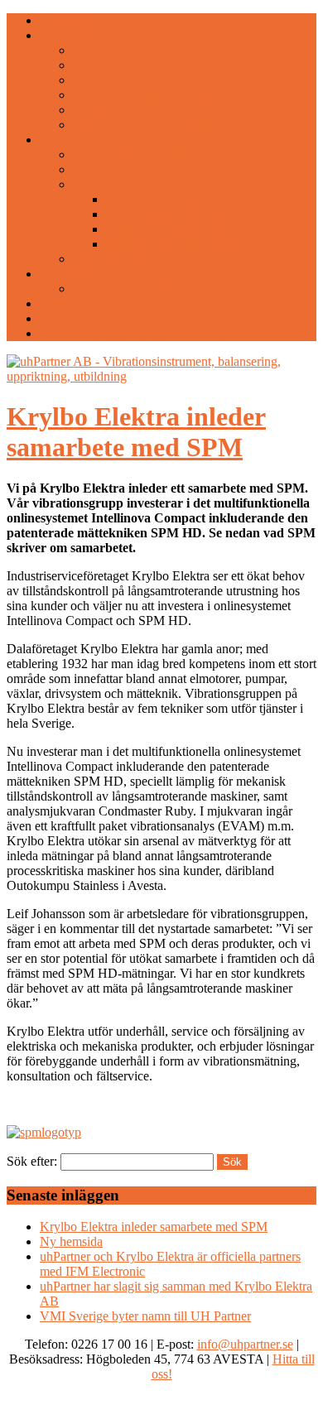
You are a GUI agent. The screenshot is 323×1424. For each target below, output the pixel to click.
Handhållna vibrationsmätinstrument (167, 65)
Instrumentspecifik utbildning (182, 214)
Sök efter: (32, 1161)
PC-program (105, 110)
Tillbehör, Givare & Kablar (143, 125)
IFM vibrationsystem (127, 80)
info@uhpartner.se (245, 1344)
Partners (61, 303)
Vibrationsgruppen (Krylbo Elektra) (133, 333)
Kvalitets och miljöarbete (138, 288)
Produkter (65, 35)
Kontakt (61, 318)
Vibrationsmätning (121, 259)
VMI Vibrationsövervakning (147, 95)
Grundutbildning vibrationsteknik (193, 199)
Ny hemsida (71, 1241)
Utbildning (101, 184)
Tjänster (61, 139)
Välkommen (72, 20)
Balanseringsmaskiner (130, 50)
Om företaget (74, 274)
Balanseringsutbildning (166, 229)
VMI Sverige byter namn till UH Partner (145, 1316)
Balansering (104, 169)
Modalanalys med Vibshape (178, 244)
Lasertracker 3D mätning (138, 154)
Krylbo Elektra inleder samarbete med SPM (136, 432)
